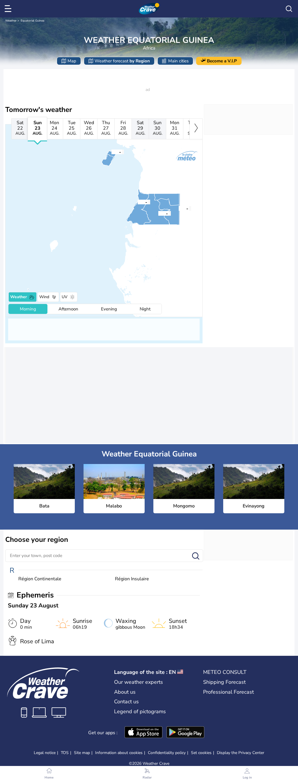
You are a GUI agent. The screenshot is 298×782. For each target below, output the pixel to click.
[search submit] (195, 556)
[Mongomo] (178, 208)
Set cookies (201, 753)
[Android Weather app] (185, 732)
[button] (137, 201)
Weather (11, 21)
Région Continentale (39, 579)
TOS (65, 752)
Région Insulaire (132, 579)
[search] (289, 8)
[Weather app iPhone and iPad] (143, 732)
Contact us (126, 701)
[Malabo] (111, 151)
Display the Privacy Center (240, 753)
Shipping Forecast (224, 682)
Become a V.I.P (222, 61)
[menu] (9, 8)
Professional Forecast (228, 691)
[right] (196, 128)
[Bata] (137, 201)
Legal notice (45, 752)
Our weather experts (138, 682)
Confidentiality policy (167, 752)
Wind (44, 297)
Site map (82, 752)
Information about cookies (119, 752)
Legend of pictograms (140, 711)
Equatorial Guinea (32, 21)
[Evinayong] (158, 213)
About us (125, 691)
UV (65, 297)
